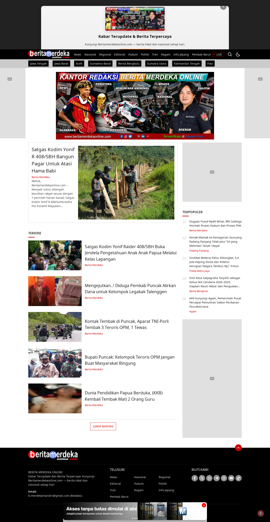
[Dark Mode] (238, 54)
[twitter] (202, 478)
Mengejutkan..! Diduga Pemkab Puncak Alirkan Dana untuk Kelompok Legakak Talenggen (130, 289)
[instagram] (224, 478)
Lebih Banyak (103, 426)
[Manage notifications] (261, 513)
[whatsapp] (209, 478)
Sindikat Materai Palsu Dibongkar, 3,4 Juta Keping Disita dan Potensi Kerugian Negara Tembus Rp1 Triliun (214, 262)
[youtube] (231, 478)
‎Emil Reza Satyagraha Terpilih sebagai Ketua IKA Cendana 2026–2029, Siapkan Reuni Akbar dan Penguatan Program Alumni (214, 284)
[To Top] (238, 447)
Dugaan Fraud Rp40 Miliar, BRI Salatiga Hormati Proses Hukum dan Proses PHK (215, 223)
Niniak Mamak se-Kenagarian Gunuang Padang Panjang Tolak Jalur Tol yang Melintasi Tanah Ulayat (215, 242)
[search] (230, 54)
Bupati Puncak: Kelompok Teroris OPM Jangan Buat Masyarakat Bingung (130, 360)
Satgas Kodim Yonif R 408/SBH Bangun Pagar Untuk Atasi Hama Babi (53, 160)
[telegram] (216, 478)
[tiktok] (238, 478)
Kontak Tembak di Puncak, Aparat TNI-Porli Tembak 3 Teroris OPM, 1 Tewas (127, 324)
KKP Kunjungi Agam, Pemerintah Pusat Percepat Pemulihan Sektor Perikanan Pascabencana (215, 302)
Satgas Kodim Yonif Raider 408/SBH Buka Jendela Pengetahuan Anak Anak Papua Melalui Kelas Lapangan (131, 253)
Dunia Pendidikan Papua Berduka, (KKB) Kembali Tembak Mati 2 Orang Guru (123, 396)
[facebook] (195, 478)
